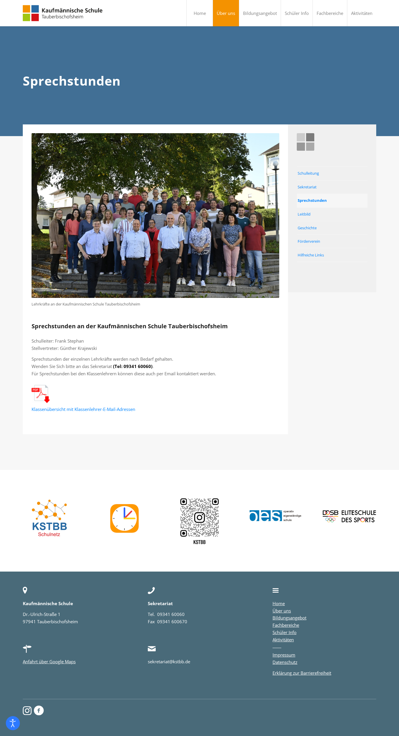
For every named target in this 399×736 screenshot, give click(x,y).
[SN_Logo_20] (50, 520)
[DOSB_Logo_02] (349, 516)
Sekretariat (307, 187)
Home (279, 603)
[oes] (274, 516)
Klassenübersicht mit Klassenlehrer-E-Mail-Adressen (83, 409)
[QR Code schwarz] (199, 520)
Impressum (284, 655)
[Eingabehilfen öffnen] (13, 723)
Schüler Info (284, 632)
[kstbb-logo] (63, 13)
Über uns (282, 611)
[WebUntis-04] (125, 520)
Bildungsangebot (289, 618)
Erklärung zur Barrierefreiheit (302, 673)
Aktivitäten (283, 640)
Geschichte (307, 227)
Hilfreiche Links (311, 255)
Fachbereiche (286, 625)
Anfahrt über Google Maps (49, 661)
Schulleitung (308, 173)
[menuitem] (199, 13)
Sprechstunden (312, 200)
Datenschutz (285, 662)
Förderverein (309, 241)
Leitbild (304, 214)
